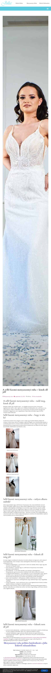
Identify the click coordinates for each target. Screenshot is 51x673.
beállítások (29, 670)
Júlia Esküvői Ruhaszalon (10, 657)
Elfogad (44, 670)
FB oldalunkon (39, 663)
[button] (47, 8)
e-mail (33, 663)
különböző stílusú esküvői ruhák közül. (13, 659)
